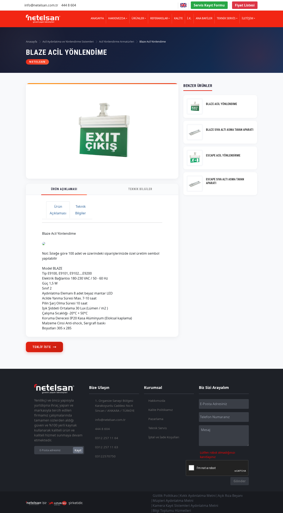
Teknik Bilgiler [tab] (80, 209)
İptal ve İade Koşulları (163, 437)
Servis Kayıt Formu (209, 5)
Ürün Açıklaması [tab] (58, 209)
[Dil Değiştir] (183, 5)
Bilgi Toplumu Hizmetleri (172, 510)
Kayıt (78, 450)
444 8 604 (68, 5)
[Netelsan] (43, 19)
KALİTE (178, 18)
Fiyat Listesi (245, 5)
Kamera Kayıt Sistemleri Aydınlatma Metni (185, 505)
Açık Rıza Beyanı (230, 495)
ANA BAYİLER (204, 18)
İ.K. (189, 18)
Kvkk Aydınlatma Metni (198, 495)
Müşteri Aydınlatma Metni (173, 500)
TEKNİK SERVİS (226, 18)
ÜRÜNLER (138, 18)
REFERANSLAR (159, 18)
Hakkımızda (156, 400)
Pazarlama (155, 419)
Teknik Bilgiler (140, 189)
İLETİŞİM (247, 18)
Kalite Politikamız (160, 410)
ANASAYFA (97, 18)
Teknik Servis (157, 428)
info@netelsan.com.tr (41, 5)
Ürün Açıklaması (64, 189)
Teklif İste (42, 347)
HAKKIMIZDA (116, 18)
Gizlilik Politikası (165, 495)
